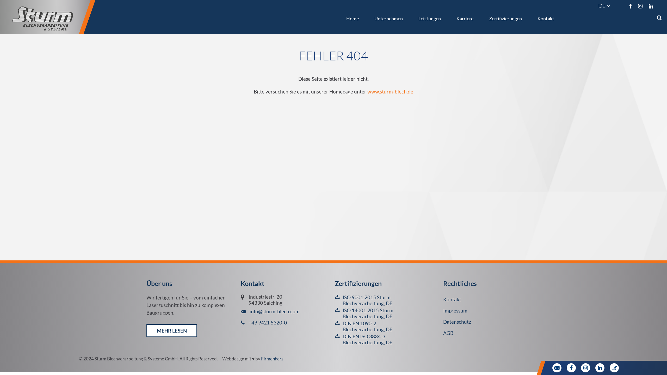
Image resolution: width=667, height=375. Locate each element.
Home (352, 18)
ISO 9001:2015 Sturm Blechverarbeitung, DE (367, 300)
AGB (448, 333)
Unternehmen (388, 18)
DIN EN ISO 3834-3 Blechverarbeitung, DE (367, 339)
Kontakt (546, 18)
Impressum (455, 311)
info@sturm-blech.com (274, 311)
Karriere (464, 18)
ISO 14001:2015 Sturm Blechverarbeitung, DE (368, 313)
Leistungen (429, 18)
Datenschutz (457, 322)
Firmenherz (272, 358)
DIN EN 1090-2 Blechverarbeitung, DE (367, 326)
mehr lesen (172, 331)
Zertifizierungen (505, 18)
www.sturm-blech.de (390, 92)
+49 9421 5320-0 (268, 323)
